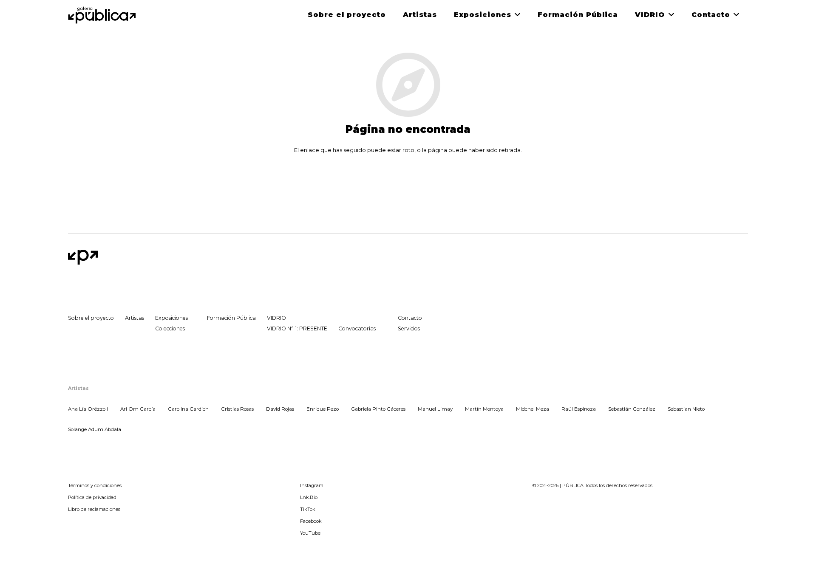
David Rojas (280, 409)
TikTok (307, 509)
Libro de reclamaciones (94, 509)
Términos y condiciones (95, 485)
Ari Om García (138, 409)
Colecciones (170, 328)
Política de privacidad (92, 497)
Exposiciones (171, 318)
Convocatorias (357, 328)
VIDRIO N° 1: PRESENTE (297, 328)
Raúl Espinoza (578, 409)
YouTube (310, 533)
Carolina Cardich (188, 409)
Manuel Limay (435, 409)
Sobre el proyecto (91, 318)
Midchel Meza (532, 409)
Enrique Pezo (322, 409)
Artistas (134, 318)
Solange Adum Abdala (94, 429)
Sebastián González (631, 409)
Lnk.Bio (308, 497)
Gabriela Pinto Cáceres (378, 409)
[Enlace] (102, 15)
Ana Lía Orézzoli (88, 409)
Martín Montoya (484, 409)
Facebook (311, 521)
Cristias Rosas (237, 409)
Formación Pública (231, 318)
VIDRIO (276, 318)
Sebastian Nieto (686, 409)
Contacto (410, 318)
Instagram (311, 485)
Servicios (409, 328)
